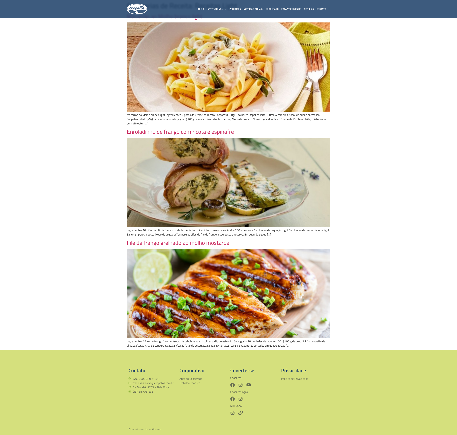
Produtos (235, 9)
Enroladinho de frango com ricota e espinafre (180, 131)
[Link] (240, 413)
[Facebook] (232, 385)
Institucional (215, 9)
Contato (321, 9)
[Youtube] (248, 385)
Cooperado (272, 9)
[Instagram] (240, 385)
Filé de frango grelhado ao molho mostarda (178, 242)
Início (200, 9)
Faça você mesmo (291, 9)
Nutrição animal (253, 9)
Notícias (309, 9)
